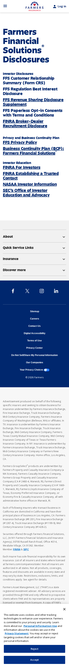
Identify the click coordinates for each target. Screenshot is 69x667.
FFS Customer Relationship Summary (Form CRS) (28, 80)
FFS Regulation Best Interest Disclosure (30, 91)
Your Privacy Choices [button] (34, 369)
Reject (35, 648)
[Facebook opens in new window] (13, 291)
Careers (34, 318)
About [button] (34, 236)
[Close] (64, 609)
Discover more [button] (34, 270)
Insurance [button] (34, 259)
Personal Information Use (40, 626)
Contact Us (34, 326)
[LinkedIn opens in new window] (56, 291)
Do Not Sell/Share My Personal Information (34, 355)
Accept (34, 659)
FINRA (16, 549)
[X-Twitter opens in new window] (27, 291)
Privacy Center (34, 348)
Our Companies (34, 362)
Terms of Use (34, 340)
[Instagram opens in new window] (41, 291)
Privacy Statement (17, 633)
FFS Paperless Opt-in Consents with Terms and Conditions (32, 113)
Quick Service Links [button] (34, 248)
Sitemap (34, 311)
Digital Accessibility (34, 333)
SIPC (26, 549)
